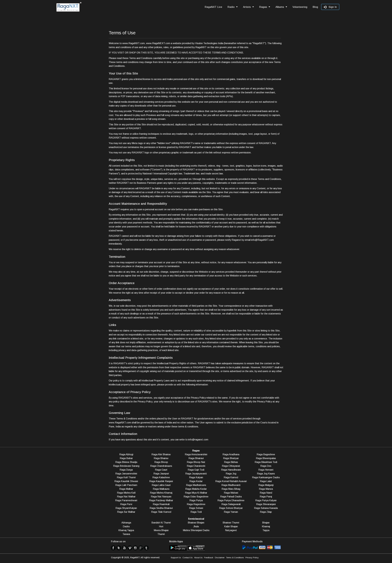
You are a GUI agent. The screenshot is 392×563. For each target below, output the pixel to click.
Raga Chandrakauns (161, 466)
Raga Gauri (161, 469)
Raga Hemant (265, 469)
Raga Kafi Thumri (126, 477)
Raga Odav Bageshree (196, 496)
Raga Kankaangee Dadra (266, 477)
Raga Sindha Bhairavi (161, 508)
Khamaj (266, 526)
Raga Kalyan (196, 477)
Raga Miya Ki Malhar (196, 492)
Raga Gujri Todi (196, 469)
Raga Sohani (196, 508)
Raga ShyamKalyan (126, 508)
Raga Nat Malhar (126, 496)
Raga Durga (126, 469)
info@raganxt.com (198, 439)
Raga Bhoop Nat (196, 462)
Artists (247, 7)
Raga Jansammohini (126, 473)
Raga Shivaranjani (266, 504)
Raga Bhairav (161, 458)
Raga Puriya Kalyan (266, 500)
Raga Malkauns (161, 489)
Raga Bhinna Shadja (126, 462)
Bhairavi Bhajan (196, 522)
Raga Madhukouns (196, 485)
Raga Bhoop (161, 462)
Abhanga (126, 522)
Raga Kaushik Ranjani (161, 481)
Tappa (265, 530)
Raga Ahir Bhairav (161, 454)
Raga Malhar (126, 489)
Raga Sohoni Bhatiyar (231, 508)
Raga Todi (196, 512)
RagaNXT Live (213, 7)
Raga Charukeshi (196, 466)
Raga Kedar (196, 481)
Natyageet (231, 530)
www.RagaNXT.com (133, 43)
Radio (231, 7)
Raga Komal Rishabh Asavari (231, 481)
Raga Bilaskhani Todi (266, 462)
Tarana (126, 534)
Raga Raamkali (161, 504)
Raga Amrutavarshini (196, 454)
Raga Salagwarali (231, 504)
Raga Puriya (196, 500)
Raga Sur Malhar (126, 512)
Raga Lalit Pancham (126, 485)
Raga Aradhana (230, 454)
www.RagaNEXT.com (158, 43)
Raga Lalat (266, 481)
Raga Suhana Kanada (266, 508)
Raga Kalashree (161, 477)
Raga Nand (266, 492)
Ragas (263, 7)
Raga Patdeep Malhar (161, 500)
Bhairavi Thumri (231, 522)
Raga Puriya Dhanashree (230, 500)
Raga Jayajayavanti (196, 473)
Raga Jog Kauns (266, 473)
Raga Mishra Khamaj (161, 492)
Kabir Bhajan (231, 526)
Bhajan (266, 522)
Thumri (161, 534)
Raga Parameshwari (126, 500)
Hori (161, 526)
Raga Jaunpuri (161, 473)
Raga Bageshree (266, 454)
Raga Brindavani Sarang (126, 466)
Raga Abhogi (126, 454)
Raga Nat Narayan (161, 496)
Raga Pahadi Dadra (231, 496)
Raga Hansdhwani (231, 469)
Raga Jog (231, 473)
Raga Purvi (126, 504)
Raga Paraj (266, 496)
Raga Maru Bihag (231, 489)
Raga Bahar (126, 458)
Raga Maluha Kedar (196, 489)
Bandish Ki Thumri (161, 522)
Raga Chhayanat (231, 466)
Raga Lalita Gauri (161, 485)
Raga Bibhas (231, 462)
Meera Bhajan (161, 530)
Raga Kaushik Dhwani (126, 481)
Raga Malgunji (265, 485)
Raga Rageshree (196, 504)
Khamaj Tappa (126, 530)
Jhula (196, 526)
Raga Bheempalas (266, 458)
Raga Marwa (266, 489)
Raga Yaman (231, 512)
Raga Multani (231, 492)
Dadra (126, 526)
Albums (279, 7)
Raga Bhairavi (196, 458)
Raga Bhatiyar (231, 458)
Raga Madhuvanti (230, 485)
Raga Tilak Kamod (161, 512)
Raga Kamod (231, 477)
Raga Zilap (266, 512)
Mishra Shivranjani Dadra (196, 530)
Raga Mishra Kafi (126, 492)
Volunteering (299, 7)
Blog (315, 7)
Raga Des (265, 466)
